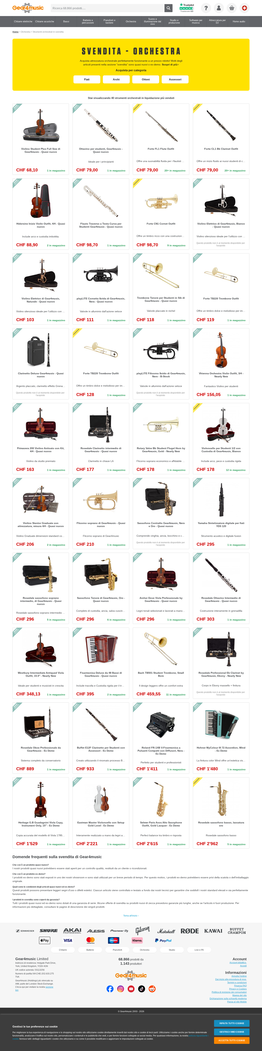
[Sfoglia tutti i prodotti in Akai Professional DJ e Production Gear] (74, 931)
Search (169, 8)
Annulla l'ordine (239, 976)
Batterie (90, 950)
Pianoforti (117, 950)
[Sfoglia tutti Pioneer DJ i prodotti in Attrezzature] (121, 931)
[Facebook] (110, 991)
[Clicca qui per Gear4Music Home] (28, 8)
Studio (172, 950)
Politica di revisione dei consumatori (229, 992)
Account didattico (238, 962)
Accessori (175, 79)
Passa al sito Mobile (237, 1002)
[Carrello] (232, 8)
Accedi (243, 966)
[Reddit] (152, 991)
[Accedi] (219, 8)
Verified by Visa (217, 940)
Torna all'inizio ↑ (131, 915)
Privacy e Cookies (238, 989)
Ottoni (146, 79)
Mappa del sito (239, 995)
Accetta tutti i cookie (232, 1040)
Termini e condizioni (237, 982)
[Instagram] (120, 991)
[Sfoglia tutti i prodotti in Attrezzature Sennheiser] (27, 931)
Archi (116, 79)
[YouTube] (131, 991)
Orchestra (144, 950)
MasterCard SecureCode (191, 940)
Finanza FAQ (240, 986)
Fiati (86, 79)
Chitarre (63, 950)
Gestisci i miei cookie (232, 1032)
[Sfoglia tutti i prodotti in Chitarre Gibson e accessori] (145, 931)
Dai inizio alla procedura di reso (231, 979)
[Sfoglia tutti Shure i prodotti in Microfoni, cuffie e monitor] (51, 931)
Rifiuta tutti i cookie (232, 1023)
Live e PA (199, 950)
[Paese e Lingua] (244, 8)
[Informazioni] (206, 8)
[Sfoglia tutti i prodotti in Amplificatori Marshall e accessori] (169, 931)
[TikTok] (141, 991)
